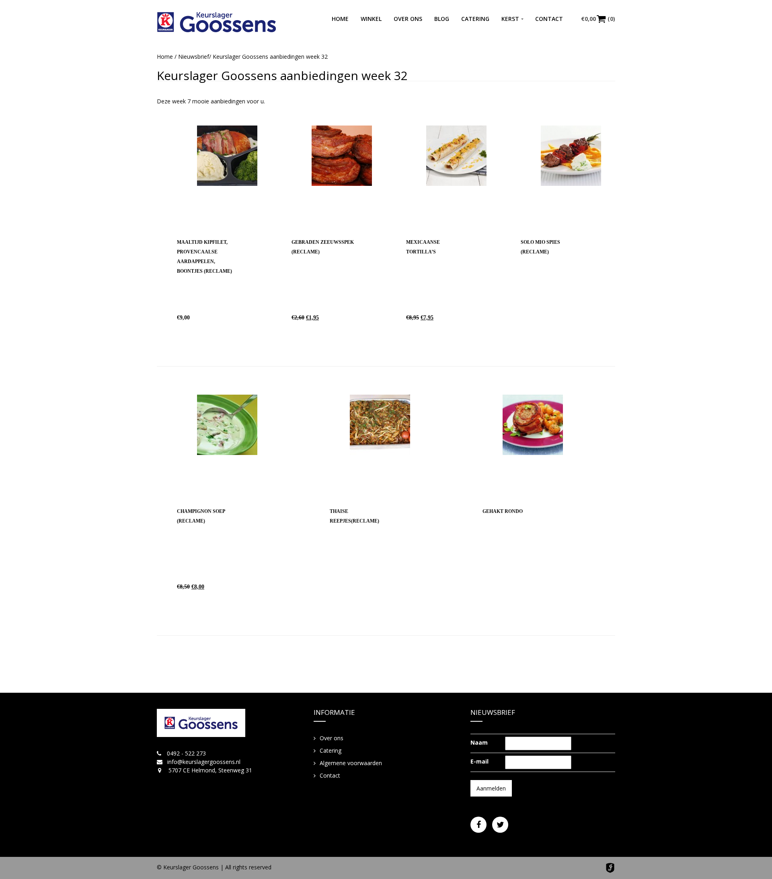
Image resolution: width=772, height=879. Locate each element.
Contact (549, 19)
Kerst (510, 19)
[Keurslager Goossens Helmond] (216, 22)
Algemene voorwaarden (351, 763)
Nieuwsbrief (193, 56)
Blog (441, 19)
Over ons (408, 19)
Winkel (371, 19)
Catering (475, 19)
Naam (479, 742)
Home (340, 19)
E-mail (479, 761)
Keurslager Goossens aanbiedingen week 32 (282, 75)
